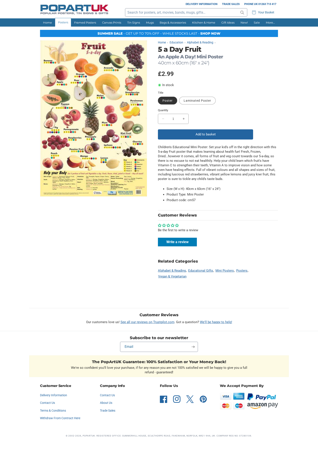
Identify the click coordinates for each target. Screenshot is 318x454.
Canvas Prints (111, 22)
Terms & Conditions (53, 410)
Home (47, 22)
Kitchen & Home (203, 22)
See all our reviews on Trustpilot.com (147, 322)
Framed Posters (85, 22)
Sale (257, 22)
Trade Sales (231, 4)
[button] (263, 12)
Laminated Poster (197, 100)
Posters (63, 22)
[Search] (242, 12)
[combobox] (186, 12)
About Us (106, 402)
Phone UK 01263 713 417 (260, 4)
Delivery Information (201, 4)
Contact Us (47, 402)
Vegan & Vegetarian (172, 276)
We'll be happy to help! (216, 322)
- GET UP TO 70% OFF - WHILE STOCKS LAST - (159, 33)
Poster (167, 100)
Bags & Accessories (173, 22)
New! (244, 22)
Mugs (150, 22)
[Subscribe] (193, 347)
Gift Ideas (227, 22)
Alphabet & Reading (172, 271)
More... (270, 22)
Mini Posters (224, 271)
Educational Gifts (200, 271)
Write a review (177, 242)
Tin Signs (133, 22)
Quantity (163, 110)
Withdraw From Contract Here (60, 418)
